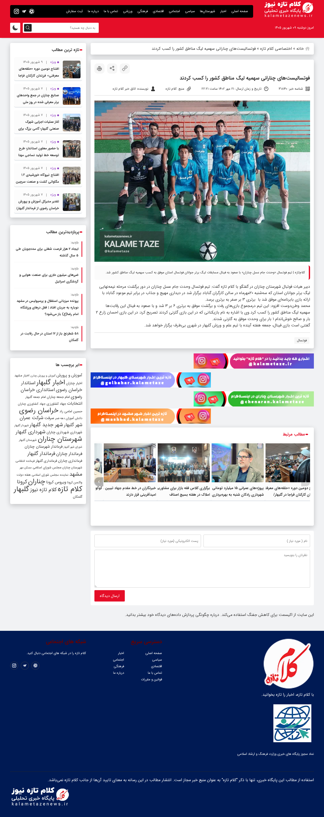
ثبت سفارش (74, 11)
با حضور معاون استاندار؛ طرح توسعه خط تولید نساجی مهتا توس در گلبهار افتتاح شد (38, 155)
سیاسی (190, 11)
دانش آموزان (74, 418)
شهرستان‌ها (207, 11)
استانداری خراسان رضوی (51, 393)
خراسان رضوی (38, 410)
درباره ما (93, 11)
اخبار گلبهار (50, 382)
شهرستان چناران (60, 439)
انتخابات (74, 403)
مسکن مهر (26, 467)
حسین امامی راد (70, 411)
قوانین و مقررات (151, 679)
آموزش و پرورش (69, 375)
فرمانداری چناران (70, 461)
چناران (36, 481)
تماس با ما (111, 11)
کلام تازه (70, 489)
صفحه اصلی (239, 11)
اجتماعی (174, 11)
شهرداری (76, 432)
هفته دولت (23, 474)
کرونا (22, 482)
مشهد (75, 474)
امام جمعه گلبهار (36, 397)
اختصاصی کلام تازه (276, 48)
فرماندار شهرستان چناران (44, 447)
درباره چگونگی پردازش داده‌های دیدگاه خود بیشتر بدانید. (172, 615)
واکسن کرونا (74, 482)
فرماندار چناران (69, 453)
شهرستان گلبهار (28, 440)
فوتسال (302, 340)
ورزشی (127, 11)
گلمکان (77, 496)
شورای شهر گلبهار (73, 447)
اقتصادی (158, 11)
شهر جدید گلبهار (46, 425)
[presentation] (305, 481)
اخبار (223, 11)
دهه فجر (60, 418)
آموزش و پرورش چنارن (42, 376)
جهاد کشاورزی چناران (32, 403)
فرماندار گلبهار (41, 454)
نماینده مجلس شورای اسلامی (50, 474)
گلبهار (21, 489)
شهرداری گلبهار (31, 432)
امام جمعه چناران (58, 397)
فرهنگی (142, 11)
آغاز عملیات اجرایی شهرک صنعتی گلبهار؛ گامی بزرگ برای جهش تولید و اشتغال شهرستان (37, 128)
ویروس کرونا (56, 482)
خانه (300, 48)
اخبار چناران (74, 383)
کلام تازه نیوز (43, 490)
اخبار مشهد (21, 375)
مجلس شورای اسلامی (47, 467)
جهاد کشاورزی (56, 403)
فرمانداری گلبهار (46, 461)
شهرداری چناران (58, 432)
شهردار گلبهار (21, 425)
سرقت (49, 418)
